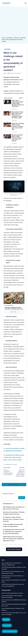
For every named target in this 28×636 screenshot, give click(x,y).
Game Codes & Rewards (14, 549)
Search (21, 497)
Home (3, 37)
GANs (18, 170)
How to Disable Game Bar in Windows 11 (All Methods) (13, 609)
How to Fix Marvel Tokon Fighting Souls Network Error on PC (14, 605)
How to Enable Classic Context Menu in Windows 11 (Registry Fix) (12, 563)
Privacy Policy (6, 625)
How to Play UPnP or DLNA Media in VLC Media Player (14, 581)
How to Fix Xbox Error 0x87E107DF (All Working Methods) (14, 600)
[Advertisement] (14, 21)
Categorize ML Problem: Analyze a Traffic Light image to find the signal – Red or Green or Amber (14, 457)
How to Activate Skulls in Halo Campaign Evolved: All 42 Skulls (12, 596)
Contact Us (6, 619)
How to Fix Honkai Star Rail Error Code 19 (12, 593)
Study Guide (9, 37)
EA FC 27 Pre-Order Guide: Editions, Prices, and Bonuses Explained (14, 613)
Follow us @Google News (9, 631)
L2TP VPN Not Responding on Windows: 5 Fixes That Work (14, 568)
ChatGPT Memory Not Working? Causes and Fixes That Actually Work (13, 585)
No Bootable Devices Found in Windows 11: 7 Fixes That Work (13, 576)
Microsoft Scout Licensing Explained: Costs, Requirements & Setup (13, 572)
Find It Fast (7, 493)
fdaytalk (6, 3)
